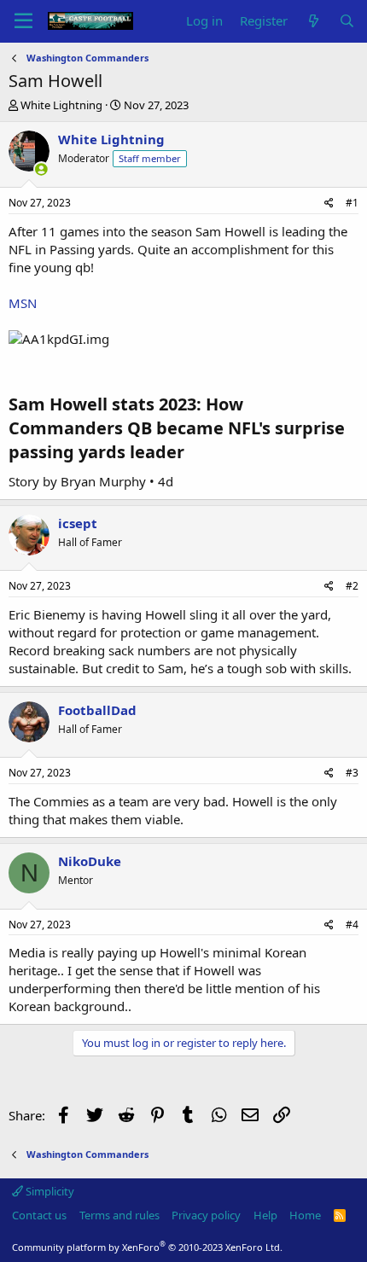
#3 (352, 772)
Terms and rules (119, 1215)
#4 (352, 924)
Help (265, 1215)
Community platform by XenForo (147, 1247)
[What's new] (312, 21)
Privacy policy (206, 1215)
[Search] (347, 21)
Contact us (39, 1215)
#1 (352, 202)
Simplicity (48, 1191)
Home (305, 1215)
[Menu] (23, 21)
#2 (352, 586)
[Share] (329, 203)
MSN (23, 302)
